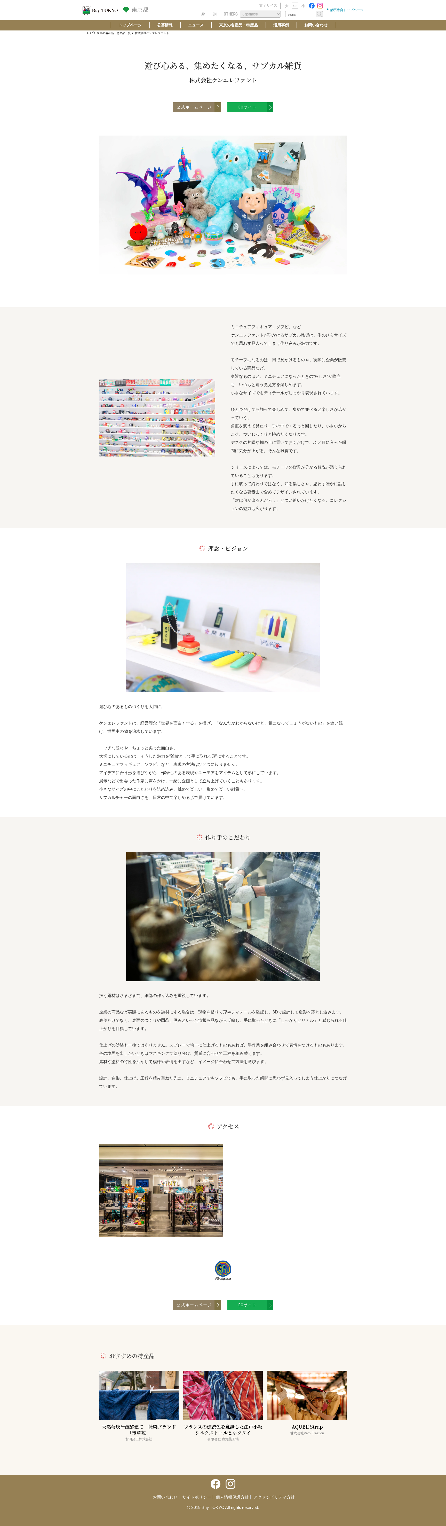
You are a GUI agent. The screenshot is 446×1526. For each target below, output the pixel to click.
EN (215, 14)
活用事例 (281, 25)
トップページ (130, 25)
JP (203, 14)
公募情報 (165, 25)
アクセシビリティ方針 (274, 1497)
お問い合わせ (316, 25)
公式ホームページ (194, 107)
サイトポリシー (196, 1497)
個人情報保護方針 (232, 1497)
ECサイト (247, 107)
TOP (90, 33)
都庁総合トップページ (346, 10)
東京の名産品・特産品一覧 (114, 33)
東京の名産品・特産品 (238, 25)
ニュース (196, 25)
